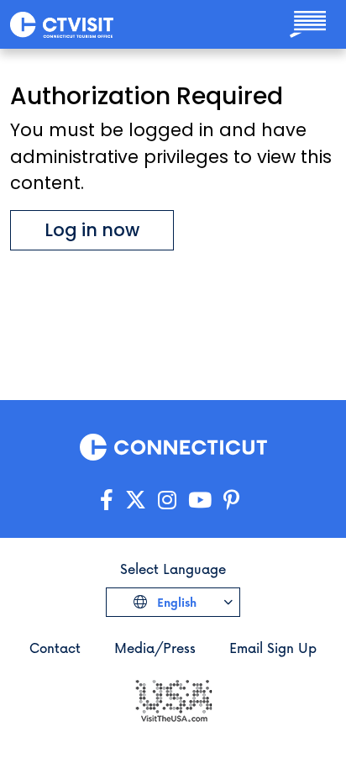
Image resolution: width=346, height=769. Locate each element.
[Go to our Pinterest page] (231, 500)
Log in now (92, 230)
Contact (55, 647)
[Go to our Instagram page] (167, 500)
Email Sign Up (273, 647)
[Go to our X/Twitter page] (135, 500)
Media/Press (155, 647)
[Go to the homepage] (61, 24)
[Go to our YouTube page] (200, 500)
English (175, 602)
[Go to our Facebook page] (106, 500)
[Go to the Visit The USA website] (173, 699)
